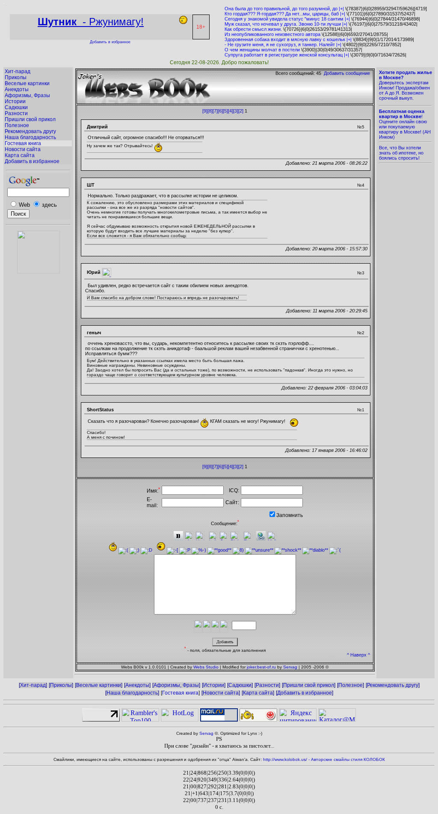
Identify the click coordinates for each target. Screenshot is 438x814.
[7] (215, 110)
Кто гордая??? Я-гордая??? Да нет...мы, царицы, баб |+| (285, 13)
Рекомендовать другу (30, 131)
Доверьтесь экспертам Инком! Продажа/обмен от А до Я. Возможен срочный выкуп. (405, 85)
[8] (210, 110)
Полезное (17, 125)
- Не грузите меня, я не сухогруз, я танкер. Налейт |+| (283, 44)
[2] (240, 110)
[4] (230, 110)
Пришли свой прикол (30, 119)
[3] (235, 110)
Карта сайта (20, 155)
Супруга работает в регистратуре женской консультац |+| (287, 54)
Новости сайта (23, 149)
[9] (204, 110)
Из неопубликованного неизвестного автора (272, 34)
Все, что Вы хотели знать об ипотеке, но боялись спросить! (401, 152)
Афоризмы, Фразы (27, 95)
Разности (16, 113)
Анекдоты (17, 89)
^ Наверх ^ (358, 654)
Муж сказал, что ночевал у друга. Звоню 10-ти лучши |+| (286, 24)
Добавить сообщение (347, 73)
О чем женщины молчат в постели (262, 49)
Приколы (16, 77)
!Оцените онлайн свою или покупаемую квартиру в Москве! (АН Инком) (405, 124)
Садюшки (16, 107)
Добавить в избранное (110, 42)
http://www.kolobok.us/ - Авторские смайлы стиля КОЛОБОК (324, 759)
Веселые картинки (27, 83)
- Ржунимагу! (91, 21)
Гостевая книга (23, 143)
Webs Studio (206, 667)
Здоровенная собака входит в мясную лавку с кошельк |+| (288, 39)
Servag (290, 667)
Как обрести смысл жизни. (253, 29)
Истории (15, 101)
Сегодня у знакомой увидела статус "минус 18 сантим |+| (287, 18)
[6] (220, 110)
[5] (225, 110)
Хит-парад (17, 71)
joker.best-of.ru (261, 667)
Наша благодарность (30, 137)
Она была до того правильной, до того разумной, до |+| (284, 8)
